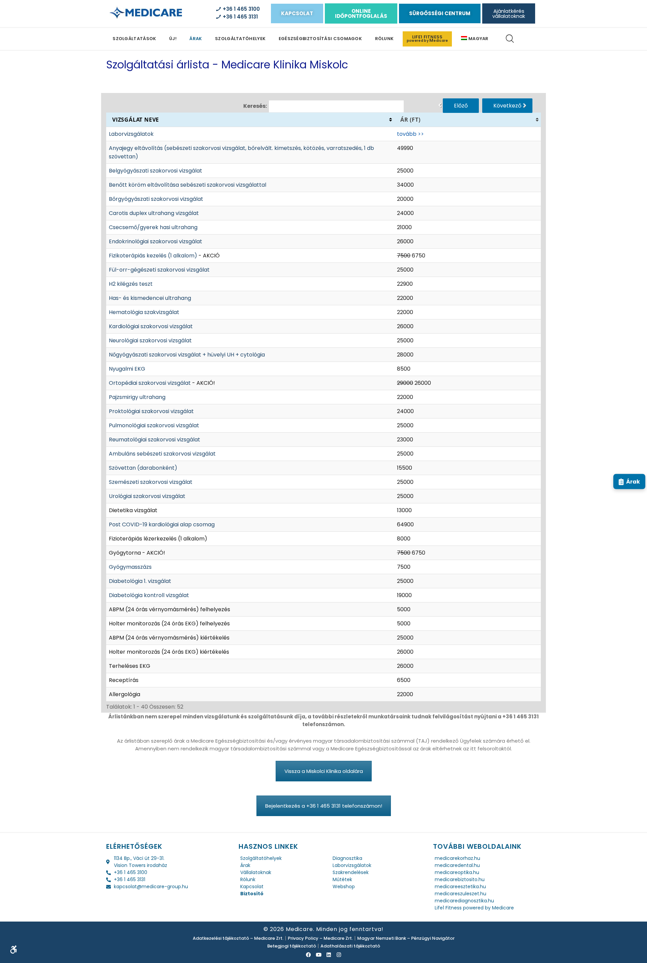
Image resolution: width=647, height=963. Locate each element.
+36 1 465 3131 (239, 16)
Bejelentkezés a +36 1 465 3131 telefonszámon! (323, 805)
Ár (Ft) (410, 119)
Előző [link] (461, 106)
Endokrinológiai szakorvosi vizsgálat (155, 241)
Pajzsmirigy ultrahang (137, 397)
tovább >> (410, 134)
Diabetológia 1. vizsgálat (140, 581)
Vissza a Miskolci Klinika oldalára (323, 771)
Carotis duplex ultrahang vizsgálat (154, 213)
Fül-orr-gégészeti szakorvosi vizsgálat (159, 270)
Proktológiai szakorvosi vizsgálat (151, 411)
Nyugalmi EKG (127, 369)
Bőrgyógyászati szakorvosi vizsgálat (156, 199)
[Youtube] (318, 955)
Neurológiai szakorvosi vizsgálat (150, 340)
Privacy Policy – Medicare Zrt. (320, 938)
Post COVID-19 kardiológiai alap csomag (162, 524)
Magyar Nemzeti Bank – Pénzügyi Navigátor (406, 938)
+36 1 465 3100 (240, 8)
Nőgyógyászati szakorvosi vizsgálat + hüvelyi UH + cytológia (187, 355)
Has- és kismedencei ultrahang (150, 298)
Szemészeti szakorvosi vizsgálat (150, 482)
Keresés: (255, 106)
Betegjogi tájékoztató (291, 946)
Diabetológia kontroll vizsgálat (149, 595)
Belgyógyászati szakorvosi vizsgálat (155, 171)
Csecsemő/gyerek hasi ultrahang (153, 227)
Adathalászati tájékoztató (350, 946)
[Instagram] (339, 955)
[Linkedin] (329, 955)
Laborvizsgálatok (131, 134)
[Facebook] (308, 955)
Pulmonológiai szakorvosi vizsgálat (154, 425)
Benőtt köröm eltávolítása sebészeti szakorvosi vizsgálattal (187, 185)
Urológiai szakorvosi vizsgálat (147, 496)
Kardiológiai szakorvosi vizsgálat (151, 326)
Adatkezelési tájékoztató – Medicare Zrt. (238, 938)
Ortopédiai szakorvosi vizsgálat (150, 383)
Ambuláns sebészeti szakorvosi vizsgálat (162, 454)
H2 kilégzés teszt (131, 284)
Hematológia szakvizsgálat (144, 312)
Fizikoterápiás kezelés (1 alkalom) (153, 255)
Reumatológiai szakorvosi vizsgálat (154, 439)
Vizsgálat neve (135, 119)
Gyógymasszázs (130, 567)
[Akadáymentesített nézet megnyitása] (13, 949)
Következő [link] (507, 106)
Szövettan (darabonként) (143, 468)
